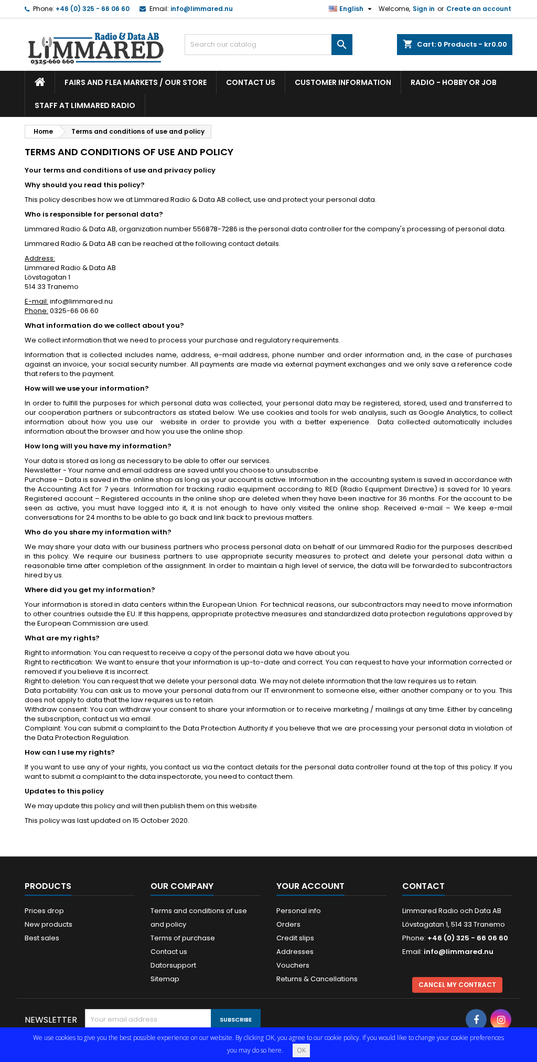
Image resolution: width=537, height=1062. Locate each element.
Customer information (343, 82)
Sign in (424, 8)
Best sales (42, 938)
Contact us (250, 82)
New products (48, 924)
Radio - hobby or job (454, 82)
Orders (288, 924)
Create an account (478, 8)
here (275, 1050)
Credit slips (295, 938)
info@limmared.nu (201, 8)
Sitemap (165, 979)
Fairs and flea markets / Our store (136, 82)
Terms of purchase (183, 938)
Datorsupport (173, 965)
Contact (423, 886)
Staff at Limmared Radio (85, 105)
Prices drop (44, 911)
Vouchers (292, 965)
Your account (310, 886)
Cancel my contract (457, 984)
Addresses (295, 952)
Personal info (298, 911)
